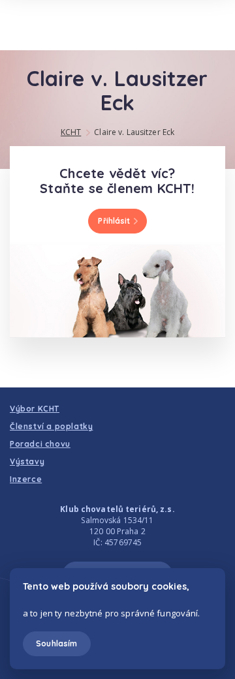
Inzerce (26, 479)
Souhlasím (56, 643)
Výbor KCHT (34, 409)
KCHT (71, 132)
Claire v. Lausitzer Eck (134, 132)
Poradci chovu (40, 444)
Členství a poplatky (51, 426)
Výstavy (27, 461)
